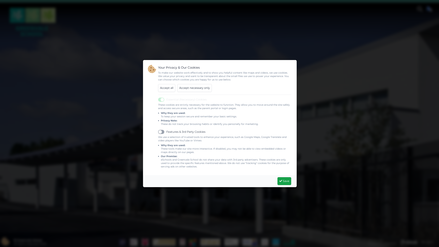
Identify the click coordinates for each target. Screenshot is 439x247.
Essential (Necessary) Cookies (186, 99)
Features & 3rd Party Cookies (185, 131)
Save (285, 181)
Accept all (166, 88)
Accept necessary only (194, 88)
